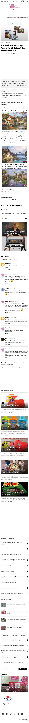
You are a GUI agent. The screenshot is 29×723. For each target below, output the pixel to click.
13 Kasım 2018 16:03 (15, 349)
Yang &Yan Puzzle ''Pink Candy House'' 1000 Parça (17, 612)
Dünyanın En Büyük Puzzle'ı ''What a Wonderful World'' (14, 246)
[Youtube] (2, 1)
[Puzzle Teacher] (14, 9)
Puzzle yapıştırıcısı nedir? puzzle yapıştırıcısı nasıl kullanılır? (12, 427)
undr (6, 338)
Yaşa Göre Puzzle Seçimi (10, 472)
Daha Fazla (11, 412)
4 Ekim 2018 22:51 (13, 263)
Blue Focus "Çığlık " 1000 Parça (14, 627)
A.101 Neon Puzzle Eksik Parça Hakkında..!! (12, 449)
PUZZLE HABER (7, 42)
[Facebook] (5, 1)
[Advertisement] (14, 67)
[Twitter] (8, 1)
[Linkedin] (16, 1)
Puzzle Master (8, 274)
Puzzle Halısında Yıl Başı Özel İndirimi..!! (12, 93)
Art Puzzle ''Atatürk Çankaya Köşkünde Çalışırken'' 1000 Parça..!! (14, 232)
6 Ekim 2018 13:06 (12, 288)
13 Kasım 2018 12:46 (11, 338)
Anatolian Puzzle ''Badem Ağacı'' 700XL (16, 604)
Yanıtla (7, 269)
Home (2, 42)
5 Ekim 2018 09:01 (15, 274)
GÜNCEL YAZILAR (6, 599)
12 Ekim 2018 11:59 (13, 317)
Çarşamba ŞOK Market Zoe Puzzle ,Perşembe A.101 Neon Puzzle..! (13, 90)
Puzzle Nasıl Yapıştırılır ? (10, 405)
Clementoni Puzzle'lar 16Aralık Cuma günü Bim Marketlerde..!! (14, 96)
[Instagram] (10, 1)
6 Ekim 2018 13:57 (15, 301)
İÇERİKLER (4, 675)
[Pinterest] (13, 1)
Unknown (7, 263)
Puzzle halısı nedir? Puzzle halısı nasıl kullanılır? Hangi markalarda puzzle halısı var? (13, 492)
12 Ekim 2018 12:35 (15, 328)
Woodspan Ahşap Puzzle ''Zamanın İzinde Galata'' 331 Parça (16, 620)
